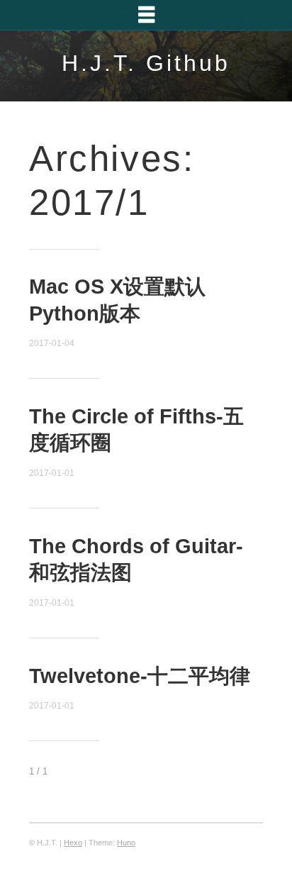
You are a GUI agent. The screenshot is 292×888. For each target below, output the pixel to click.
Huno (126, 842)
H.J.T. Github (146, 63)
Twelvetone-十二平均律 (139, 676)
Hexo (73, 842)
